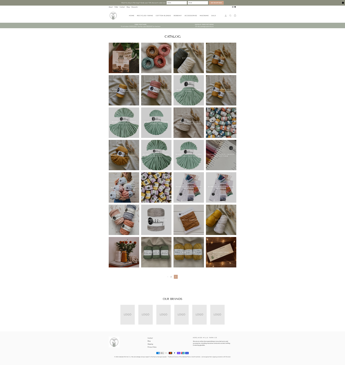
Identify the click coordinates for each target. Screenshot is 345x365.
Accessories (191, 15)
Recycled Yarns (145, 15)
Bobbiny (178, 15)
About (111, 7)
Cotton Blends (163, 15)
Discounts (134, 7)
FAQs (116, 7)
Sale (213, 15)
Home (131, 15)
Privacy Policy (152, 347)
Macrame (204, 15)
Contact (122, 7)
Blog (128, 7)
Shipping (150, 344)
